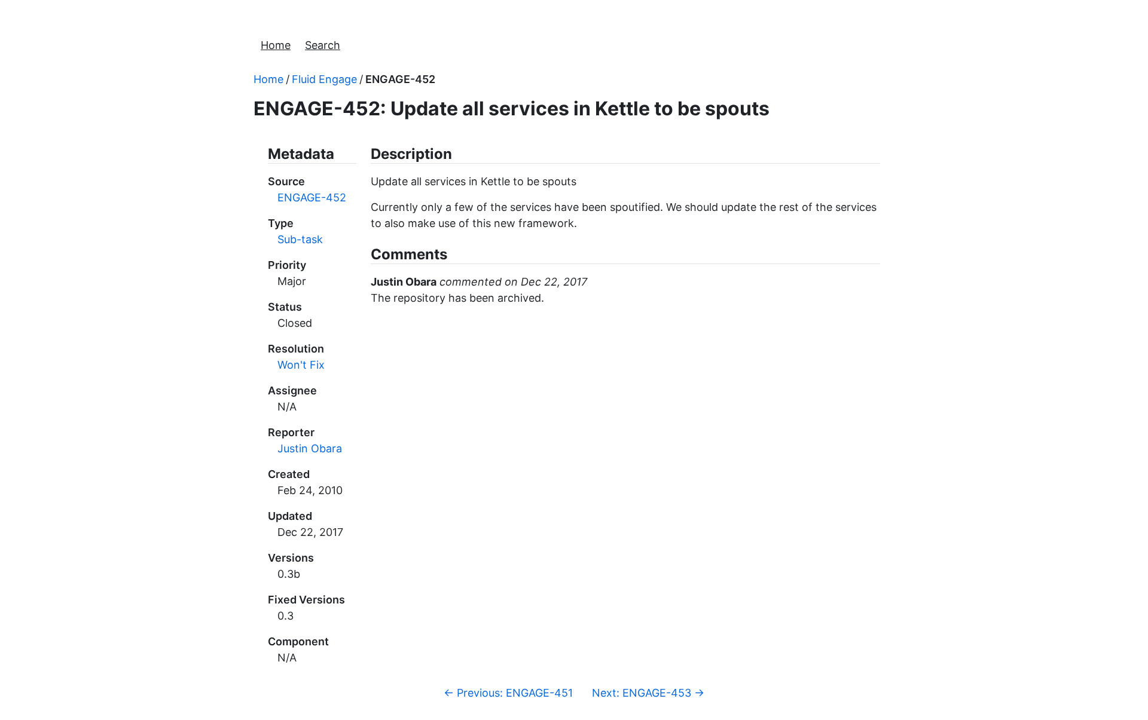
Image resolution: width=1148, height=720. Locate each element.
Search (322, 45)
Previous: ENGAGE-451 (508, 693)
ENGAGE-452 (400, 79)
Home (276, 45)
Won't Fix (301, 365)
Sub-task (300, 239)
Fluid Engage (324, 79)
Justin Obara (309, 448)
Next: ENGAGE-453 (648, 693)
